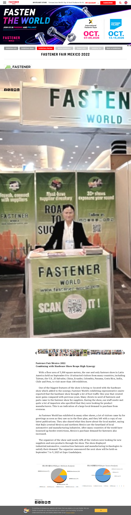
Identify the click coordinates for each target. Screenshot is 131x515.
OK (101, 510)
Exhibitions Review (45, 48)
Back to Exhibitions (114, 48)
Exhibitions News (27, 48)
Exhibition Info (11, 48)
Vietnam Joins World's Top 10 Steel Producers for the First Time (70, 2)
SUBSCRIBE (108, 3)
